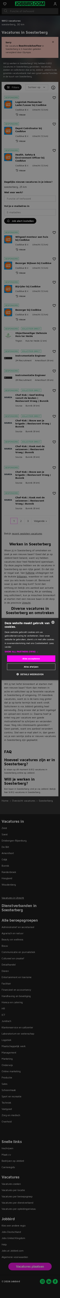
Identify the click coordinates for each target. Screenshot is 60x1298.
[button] (30, 651)
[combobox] (53, 622)
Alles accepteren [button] (31, 658)
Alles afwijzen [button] (31, 666)
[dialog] (29, 649)
